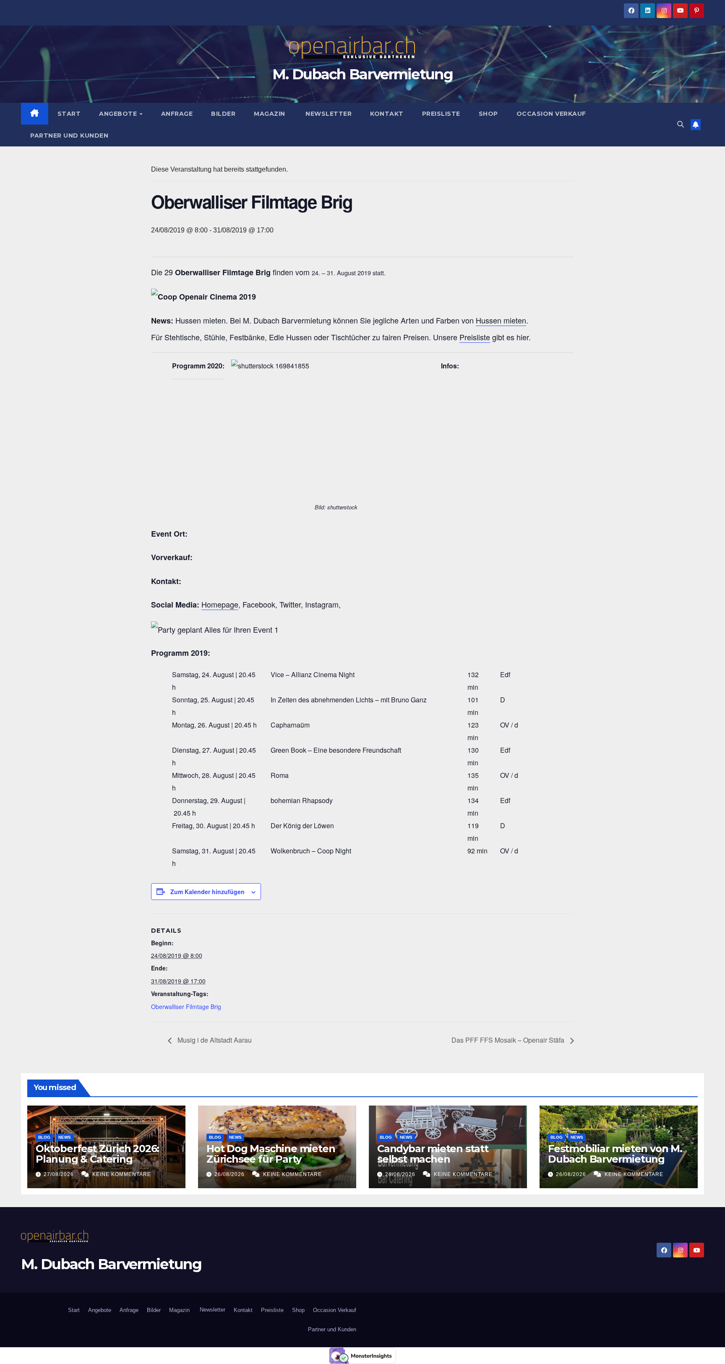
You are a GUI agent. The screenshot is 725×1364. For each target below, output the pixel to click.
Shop (488, 113)
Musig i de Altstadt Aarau (214, 1040)
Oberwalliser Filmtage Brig (186, 1006)
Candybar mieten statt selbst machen (432, 1153)
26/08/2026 (230, 1174)
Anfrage (177, 113)
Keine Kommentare (121, 1174)
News (64, 1137)
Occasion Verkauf (551, 113)
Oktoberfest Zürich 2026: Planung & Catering (97, 1153)
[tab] (362, 442)
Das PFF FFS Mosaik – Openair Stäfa (508, 1040)
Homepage (219, 604)
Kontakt (387, 113)
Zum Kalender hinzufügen (207, 891)
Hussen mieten (501, 320)
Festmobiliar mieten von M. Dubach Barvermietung (615, 1153)
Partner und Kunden (69, 135)
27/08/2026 (60, 1174)
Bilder (223, 113)
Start (69, 113)
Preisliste (441, 113)
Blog (44, 1137)
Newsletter (328, 113)
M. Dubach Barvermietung (362, 74)
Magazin (269, 113)
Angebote (119, 113)
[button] (680, 124)
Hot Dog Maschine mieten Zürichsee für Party (270, 1153)
